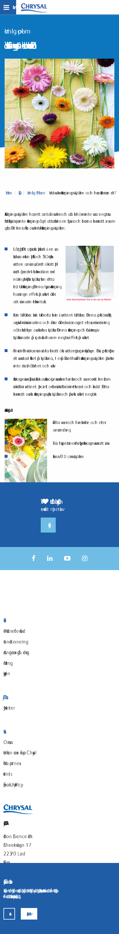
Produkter (41, 620)
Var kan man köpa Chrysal (19, 752)
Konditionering (14, 642)
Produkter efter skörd (13, 631)
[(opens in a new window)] (34, 558)
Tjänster (4, 697)
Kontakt (41, 732)
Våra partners (11, 763)
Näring (6, 663)
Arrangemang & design (16, 652)
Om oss (7, 742)
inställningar (17, 896)
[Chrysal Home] (34, 7)
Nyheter (8, 708)
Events (6, 774)
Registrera (48, 525)
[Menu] (8, 7)
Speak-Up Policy (12, 785)
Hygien (6, 673)
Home (8, 193)
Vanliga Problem (34, 193)
